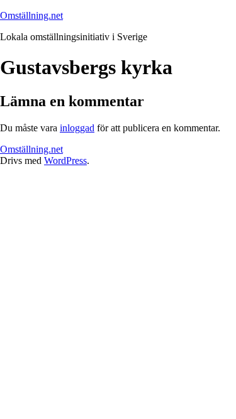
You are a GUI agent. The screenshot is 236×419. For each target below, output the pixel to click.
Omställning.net (31, 15)
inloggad (77, 127)
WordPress (65, 160)
